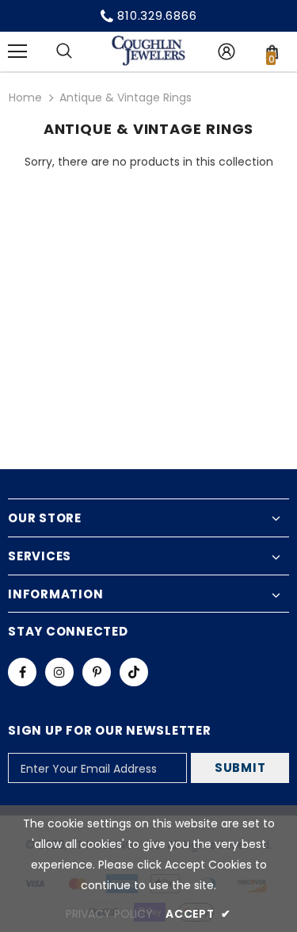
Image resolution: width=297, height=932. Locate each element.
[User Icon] (226, 51)
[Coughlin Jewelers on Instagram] (59, 672)
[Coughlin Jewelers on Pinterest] (96, 672)
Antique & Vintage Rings (125, 97)
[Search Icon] (64, 51)
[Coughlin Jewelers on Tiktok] (134, 672)
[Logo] (148, 51)
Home (25, 97)
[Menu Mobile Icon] (17, 51)
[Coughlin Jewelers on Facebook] (22, 672)
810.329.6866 (156, 15)
